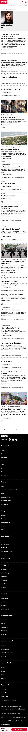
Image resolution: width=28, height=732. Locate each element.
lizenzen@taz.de (21, 709)
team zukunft (4, 598)
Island (2, 486)
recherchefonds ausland (7, 551)
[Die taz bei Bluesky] (13, 440)
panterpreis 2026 (5, 558)
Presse (3, 529)
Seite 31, (16, 304)
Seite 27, (16, 95)
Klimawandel (4, 504)
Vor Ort (3, 623)
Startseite (3, 9)
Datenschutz (22, 717)
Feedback (3, 689)
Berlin (2, 468)
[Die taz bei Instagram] (16, 440)
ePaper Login (4, 696)
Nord (2, 472)
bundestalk (4, 569)
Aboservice (4, 693)
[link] (3, 6)
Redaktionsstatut (11, 713)
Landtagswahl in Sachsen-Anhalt (9, 490)
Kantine (3, 671)
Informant (16, 717)
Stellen (3, 526)
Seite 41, (17, 367)
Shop (2, 674)
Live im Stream (5, 627)
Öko (2, 454)
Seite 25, (17, 189)
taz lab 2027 (4, 634)
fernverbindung (5, 573)
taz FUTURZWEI (5, 649)
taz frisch (3, 602)
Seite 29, (19, 177)
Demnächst (4, 620)
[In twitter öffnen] (2, 27)
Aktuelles (3, 515)
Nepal (2, 493)
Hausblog (3, 518)
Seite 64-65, (19, 53)
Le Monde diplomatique (7, 653)
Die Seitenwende (5, 522)
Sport (2, 464)
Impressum (4, 721)
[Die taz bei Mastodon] (10, 440)
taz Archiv (3, 656)
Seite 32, (18, 319)
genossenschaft (5, 544)
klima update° (4, 576)
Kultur (2, 461)
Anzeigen (3, 678)
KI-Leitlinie (10, 717)
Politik (2, 450)
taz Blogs (3, 645)
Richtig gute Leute (6, 500)
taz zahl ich (4, 547)
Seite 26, (17, 220)
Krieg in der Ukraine (6, 497)
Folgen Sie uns (4, 439)
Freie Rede (4, 583)
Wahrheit (3, 475)
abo (2, 540)
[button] (26, 2)
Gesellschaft (4, 457)
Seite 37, (20, 83)
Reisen (2, 667)
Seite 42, (17, 355)
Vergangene (4, 630)
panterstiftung (5, 555)
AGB (8, 721)
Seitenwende (14, 721)
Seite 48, (18, 290)
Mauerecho (4, 580)
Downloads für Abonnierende (9, 700)
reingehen (3, 587)
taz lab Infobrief (5, 609)
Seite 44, (19, 239)
